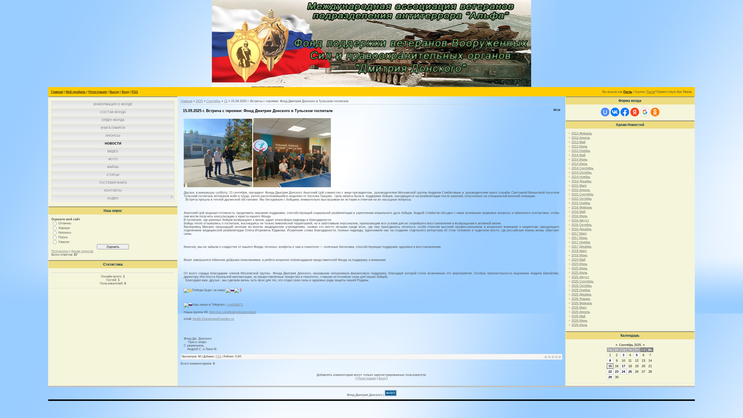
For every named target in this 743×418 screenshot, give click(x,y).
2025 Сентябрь (582, 281)
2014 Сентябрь (582, 168)
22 (610, 371)
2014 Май (578, 155)
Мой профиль (76, 91)
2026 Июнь (579, 320)
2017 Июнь (579, 237)
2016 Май (578, 211)
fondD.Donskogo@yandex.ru (213, 318)
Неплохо (64, 232)
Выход (114, 91)
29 (610, 377)
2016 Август (580, 220)
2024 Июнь (579, 264)
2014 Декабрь (581, 181)
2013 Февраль (581, 133)
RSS (134, 91)
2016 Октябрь (581, 224)
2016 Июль (579, 216)
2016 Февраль (581, 207)
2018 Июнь (579, 255)
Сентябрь (213, 101)
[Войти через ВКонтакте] (615, 112)
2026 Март (579, 307)
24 (623, 371)
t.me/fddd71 (234, 304)
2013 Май (578, 142)
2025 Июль (579, 272)
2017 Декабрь (581, 246)
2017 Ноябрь (580, 242)
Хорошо (64, 228)
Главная (57, 91)
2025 (199, 101)
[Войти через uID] (605, 112)
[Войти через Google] (645, 112)
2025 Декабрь (581, 294)
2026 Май (578, 316)
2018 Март (579, 251)
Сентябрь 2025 (630, 345)
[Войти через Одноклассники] (655, 112)
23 (616, 371)
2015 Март (579, 185)
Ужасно (63, 242)
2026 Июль (579, 325)
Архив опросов (82, 251)
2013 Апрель (580, 137)
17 (623, 366)
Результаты (59, 251)
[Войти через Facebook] (625, 112)
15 (226, 101)
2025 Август (580, 277)
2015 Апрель (580, 190)
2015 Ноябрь (580, 203)
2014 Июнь (579, 159)
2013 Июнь (579, 146)
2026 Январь (580, 298)
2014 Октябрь (581, 172)
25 (630, 371)
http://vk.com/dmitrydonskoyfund (233, 312)
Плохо (63, 237)
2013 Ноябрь (580, 150)
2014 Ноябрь (580, 177)
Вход (125, 91)
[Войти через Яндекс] (634, 112)
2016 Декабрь (581, 229)
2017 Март (579, 233)
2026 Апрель (580, 312)
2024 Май (578, 259)
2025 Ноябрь (580, 290)
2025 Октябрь (581, 285)
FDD (218, 356)
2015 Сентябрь (582, 194)
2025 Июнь (579, 268)
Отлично (64, 223)
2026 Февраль (581, 303)
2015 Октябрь (581, 198)
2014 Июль (579, 163)
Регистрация (97, 91)
